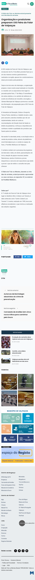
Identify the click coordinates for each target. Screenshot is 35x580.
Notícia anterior (13, 290)
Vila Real (21, 515)
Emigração (4, 527)
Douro (3, 525)
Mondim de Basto (6, 510)
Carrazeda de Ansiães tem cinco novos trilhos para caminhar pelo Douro (17, 315)
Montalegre (4, 513)
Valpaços (5, 9)
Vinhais (21, 490)
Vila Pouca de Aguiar (25, 513)
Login (3, 565)
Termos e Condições (23, 563)
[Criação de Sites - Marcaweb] (32, 573)
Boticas (3, 502)
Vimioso (21, 487)
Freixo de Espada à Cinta (8, 485)
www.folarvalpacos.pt (8, 142)
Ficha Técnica (5, 560)
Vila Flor (21, 484)
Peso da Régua (23, 499)
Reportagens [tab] (17, 332)
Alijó (2, 499)
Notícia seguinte (9, 308)
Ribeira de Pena (23, 502)
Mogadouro (22, 479)
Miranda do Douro (6, 490)
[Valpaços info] (17, 426)
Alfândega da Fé (6, 477)
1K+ (18, 257)
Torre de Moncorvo (24, 482)
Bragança (4, 479)
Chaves (3, 505)
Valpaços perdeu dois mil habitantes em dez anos (20, 360)
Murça (3, 516)
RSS (8, 565)
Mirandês (4, 530)
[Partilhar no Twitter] (6, 62)
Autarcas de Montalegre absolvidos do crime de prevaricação (14, 297)
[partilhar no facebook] (2, 62)
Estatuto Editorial (16, 560)
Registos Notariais (6, 541)
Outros (3, 536)
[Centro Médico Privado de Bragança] (17, 240)
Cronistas (4, 538)
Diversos (3, 533)
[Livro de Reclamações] (27, 523)
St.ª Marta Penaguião (25, 507)
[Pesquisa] (28, 4)
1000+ (29, 257)
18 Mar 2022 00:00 (16, 30)
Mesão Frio (4, 507)
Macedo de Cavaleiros (7, 487)
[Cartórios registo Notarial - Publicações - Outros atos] (17, 454)
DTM (6, 30)
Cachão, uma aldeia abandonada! (18, 352)
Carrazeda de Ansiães (7, 482)
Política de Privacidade (8, 563)
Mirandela (21, 476)
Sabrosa (21, 505)
